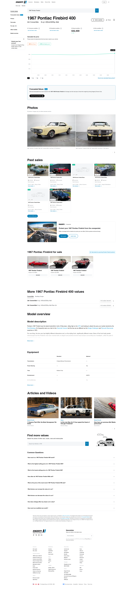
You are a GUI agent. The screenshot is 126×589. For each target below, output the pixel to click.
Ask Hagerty (66, 552)
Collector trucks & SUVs (37, 559)
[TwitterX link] (36, 535)
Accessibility (75, 584)
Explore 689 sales (32, 216)
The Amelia (66, 572)
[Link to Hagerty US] (33, 584)
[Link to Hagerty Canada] (36, 584)
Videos (49, 559)
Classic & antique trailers (37, 560)
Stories (49, 560)
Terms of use (90, 584)
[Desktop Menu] (109, 2)
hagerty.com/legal (65, 518)
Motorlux (65, 577)
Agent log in (35, 579)
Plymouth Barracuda (107, 328)
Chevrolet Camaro (62, 328)
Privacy (81, 569)
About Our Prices (66, 515)
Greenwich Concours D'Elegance (70, 576)
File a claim (35, 550)
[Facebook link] (33, 535)
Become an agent (36, 577)
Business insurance (36, 569)
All (48, 562)
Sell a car (50, 552)
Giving (81, 562)
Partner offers (66, 555)
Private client (35, 567)
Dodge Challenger (93, 328)
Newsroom (82, 557)
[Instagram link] (39, 535)
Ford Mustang (31, 328)
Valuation (65, 550)
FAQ (80, 567)
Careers (81, 555)
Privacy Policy (87, 538)
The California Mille (67, 574)
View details (30, 186)
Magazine (66, 557)
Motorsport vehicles (36, 564)
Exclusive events (67, 559)
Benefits (65, 554)
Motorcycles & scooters (37, 562)
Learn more (73, 236)
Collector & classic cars (37, 557)
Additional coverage (36, 572)
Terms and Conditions (70, 540)
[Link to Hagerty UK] (38, 584)
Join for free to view (32, 30)
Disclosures (81, 584)
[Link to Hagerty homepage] (39, 531)
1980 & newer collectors (37, 555)
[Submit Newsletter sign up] (91, 535)
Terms (81, 571)
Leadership (82, 552)
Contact (81, 559)
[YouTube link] (41, 535)
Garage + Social (51, 567)
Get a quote (63, 236)
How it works (50, 554)
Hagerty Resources (52, 569)
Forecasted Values (85, 517)
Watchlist (23, 5)
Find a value (18, 5)
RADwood (66, 579)
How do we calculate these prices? (106, 78)
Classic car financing (37, 571)
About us (81, 550)
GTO (79, 326)
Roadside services (67, 564)
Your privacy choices (68, 584)
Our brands (82, 554)
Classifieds (50, 550)
